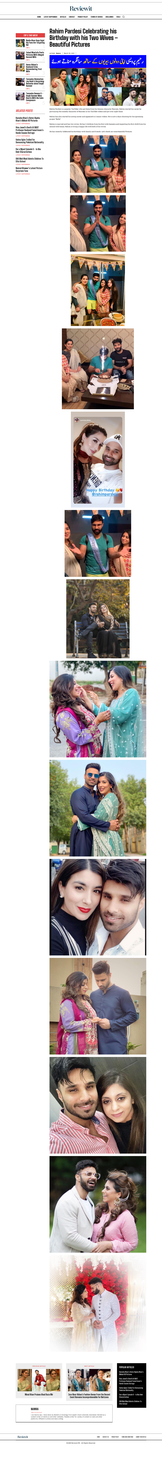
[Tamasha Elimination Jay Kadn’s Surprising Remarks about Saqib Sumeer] (20, 82)
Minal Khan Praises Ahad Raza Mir (39, 1394)
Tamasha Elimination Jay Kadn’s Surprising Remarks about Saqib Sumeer (35, 82)
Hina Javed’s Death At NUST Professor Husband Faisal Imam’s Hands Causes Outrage (29, 130)
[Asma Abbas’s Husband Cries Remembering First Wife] (20, 67)
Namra (58, 53)
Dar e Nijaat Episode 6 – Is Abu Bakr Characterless (28, 150)
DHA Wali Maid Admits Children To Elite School (30, 160)
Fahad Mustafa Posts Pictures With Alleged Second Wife (35, 54)
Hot (28, 48)
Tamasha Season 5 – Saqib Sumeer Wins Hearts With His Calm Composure (35, 97)
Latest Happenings (23, 123)
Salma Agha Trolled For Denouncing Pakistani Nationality (30, 141)
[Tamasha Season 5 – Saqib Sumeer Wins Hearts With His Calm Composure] (20, 96)
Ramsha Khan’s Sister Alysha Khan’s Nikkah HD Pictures (28, 119)
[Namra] (24, 1413)
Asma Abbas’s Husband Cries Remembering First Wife (34, 68)
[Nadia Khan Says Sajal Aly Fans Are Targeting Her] (20, 43)
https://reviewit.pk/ (36, 1412)
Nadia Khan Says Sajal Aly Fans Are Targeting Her (35, 42)
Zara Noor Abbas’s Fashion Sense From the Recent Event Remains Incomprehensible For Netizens (89, 1396)
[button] (123, 17)
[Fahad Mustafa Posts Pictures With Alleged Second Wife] (20, 55)
